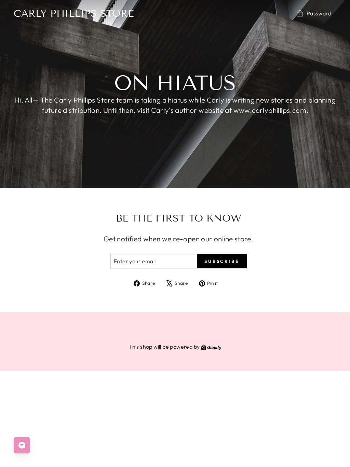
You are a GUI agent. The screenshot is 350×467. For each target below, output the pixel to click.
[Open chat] (22, 445)
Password (319, 13)
